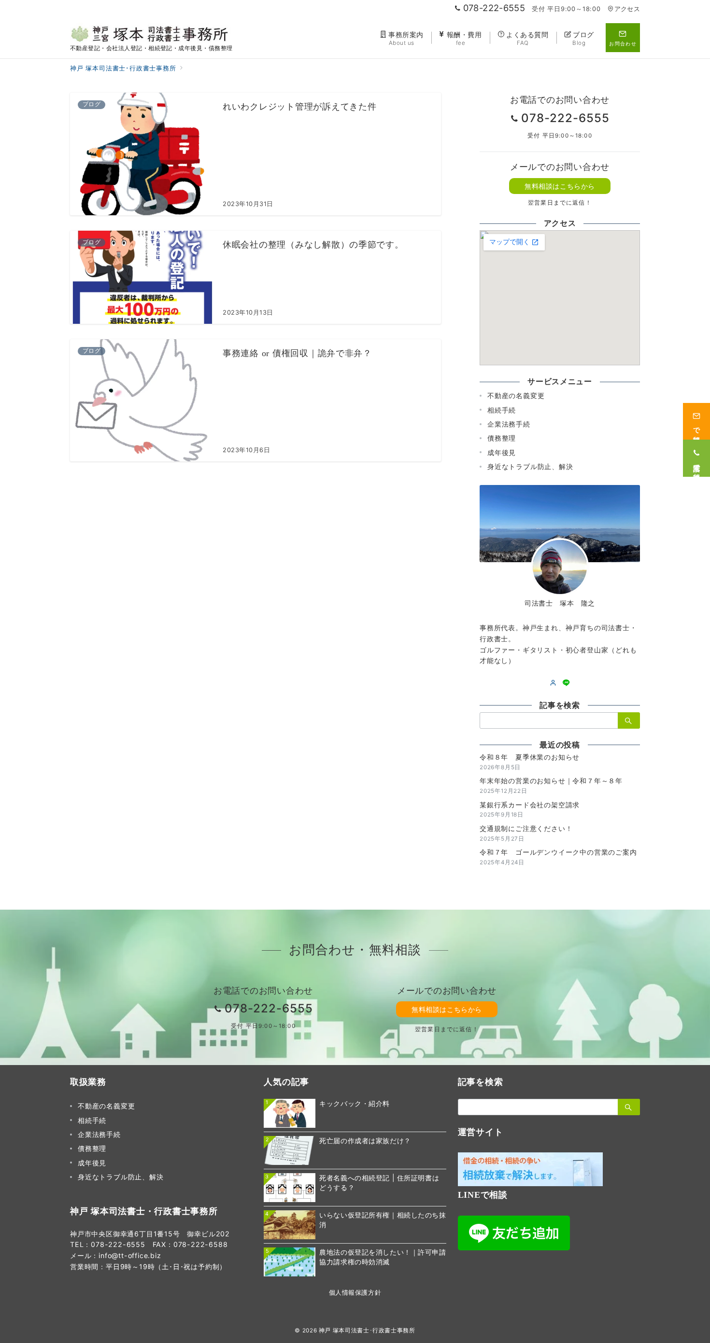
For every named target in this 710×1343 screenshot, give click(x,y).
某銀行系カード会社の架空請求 (530, 805)
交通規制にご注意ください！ (526, 828)
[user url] (553, 683)
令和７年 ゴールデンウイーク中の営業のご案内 (558, 852)
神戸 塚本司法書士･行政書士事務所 (367, 1330)
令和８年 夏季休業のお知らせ (530, 757)
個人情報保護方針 (355, 1292)
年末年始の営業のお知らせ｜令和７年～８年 (551, 780)
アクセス (627, 9)
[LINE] (566, 683)
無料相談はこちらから (560, 186)
